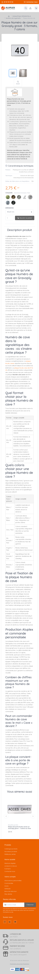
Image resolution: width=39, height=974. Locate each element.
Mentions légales (10, 863)
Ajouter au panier (26, 218)
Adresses (7, 889)
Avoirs (6, 886)
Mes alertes (8, 894)
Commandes (8, 883)
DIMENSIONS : (9, 208)
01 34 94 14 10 (8, 2)
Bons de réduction (10, 891)
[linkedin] (9, 922)
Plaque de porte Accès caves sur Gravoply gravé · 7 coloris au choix (19, 827)
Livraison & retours (10, 866)
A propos (7, 869)
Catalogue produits (10, 849)
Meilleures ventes (10, 854)
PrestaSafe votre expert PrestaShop (19, 964)
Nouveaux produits (10, 851)
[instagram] (5, 922)
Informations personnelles (13, 880)
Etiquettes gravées (13, 825)
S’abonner (30, 905)
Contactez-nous (32, 2)
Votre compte (10, 877)
